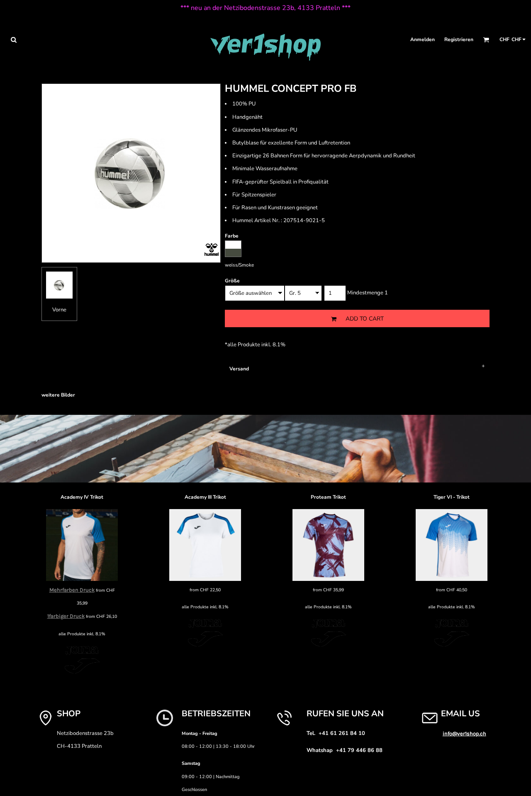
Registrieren (458, 39)
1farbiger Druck (66, 616)
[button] (13, 40)
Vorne (59, 310)
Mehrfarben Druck (72, 590)
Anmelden (422, 39)
